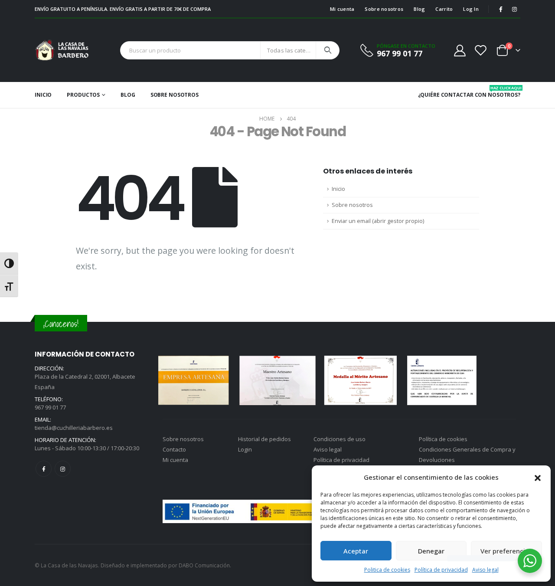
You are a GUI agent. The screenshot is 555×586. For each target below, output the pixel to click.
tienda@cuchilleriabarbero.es (74, 428)
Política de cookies (443, 439)
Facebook (44, 469)
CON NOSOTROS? (497, 91)
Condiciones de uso (339, 439)
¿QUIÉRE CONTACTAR (445, 94)
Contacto (174, 449)
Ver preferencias (506, 551)
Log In (471, 9)
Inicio (43, 94)
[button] (537, 477)
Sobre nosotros (384, 9)
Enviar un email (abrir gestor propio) (378, 221)
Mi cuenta (342, 9)
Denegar (431, 551)
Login (245, 449)
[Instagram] (514, 9)
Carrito (444, 9)
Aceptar (355, 551)
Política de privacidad (441, 569)
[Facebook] (500, 9)
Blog (419, 9)
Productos (83, 94)
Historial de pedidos (264, 439)
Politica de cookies (387, 569)
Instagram (63, 469)
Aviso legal (485, 569)
